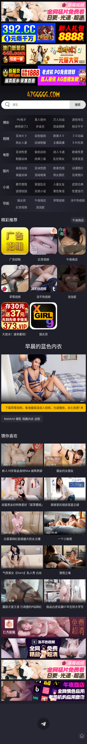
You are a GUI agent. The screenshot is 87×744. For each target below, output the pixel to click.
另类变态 (77, 159)
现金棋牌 (59, 126)
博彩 (6, 122)
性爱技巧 (77, 191)
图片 (6, 171)
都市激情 (21, 184)
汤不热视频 (78, 200)
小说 (6, 187)
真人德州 (40, 119)
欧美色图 (59, 168)
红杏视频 (21, 207)
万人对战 (59, 119)
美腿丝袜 (21, 175)
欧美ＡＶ (59, 136)
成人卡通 (59, 152)
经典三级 (40, 159)
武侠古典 (77, 184)
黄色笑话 (59, 191)
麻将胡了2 (21, 126)
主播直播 (59, 142)
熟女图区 (59, 175)
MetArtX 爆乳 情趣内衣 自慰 (22, 419)
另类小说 (40, 191)
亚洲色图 (40, 168)
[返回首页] (82, 736)
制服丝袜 (21, 159)
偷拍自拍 (40, 152)
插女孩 (21, 200)
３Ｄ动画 (77, 136)
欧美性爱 (77, 152)
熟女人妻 (21, 142)
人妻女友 (59, 184)
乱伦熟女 (59, 159)
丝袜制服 (40, 142)
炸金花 (40, 126)
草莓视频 (59, 200)
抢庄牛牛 (77, 126)
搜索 (78, 104)
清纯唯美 (40, 175)
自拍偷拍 (40, 136)
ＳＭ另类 (77, 142)
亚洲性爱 (21, 152)
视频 (6, 138)
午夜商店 (40, 200)
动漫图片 (77, 168)
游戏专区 (77, 119)
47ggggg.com (43, 94)
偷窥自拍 (21, 168)
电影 (6, 155)
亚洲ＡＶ (21, 136)
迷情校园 (21, 191)
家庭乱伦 (40, 184)
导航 (6, 203)
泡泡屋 (40, 207)
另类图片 (77, 175)
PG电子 (21, 119)
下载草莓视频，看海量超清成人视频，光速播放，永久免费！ (43, 408)
